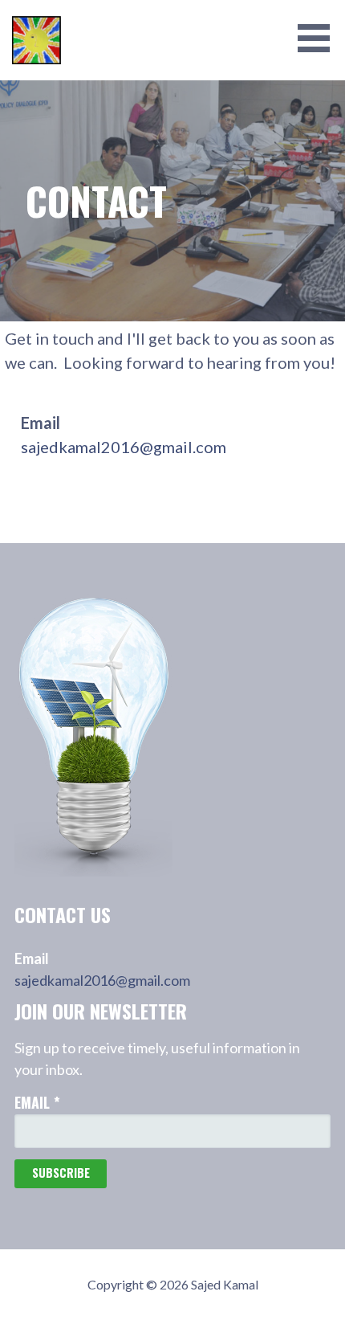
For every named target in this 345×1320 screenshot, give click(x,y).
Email (37, 1102)
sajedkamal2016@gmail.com (123, 446)
